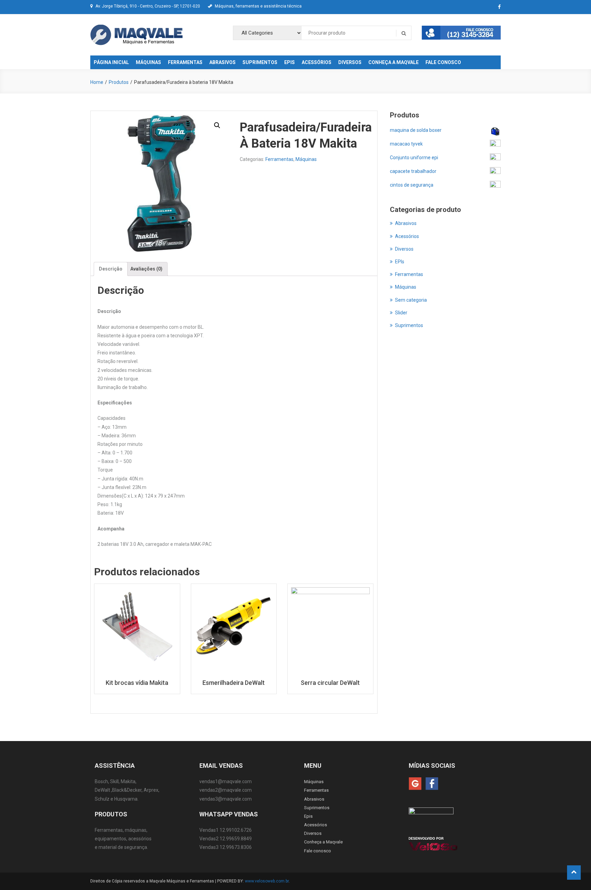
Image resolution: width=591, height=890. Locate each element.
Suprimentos (409, 325)
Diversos (404, 249)
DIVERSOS (350, 62)
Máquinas (306, 159)
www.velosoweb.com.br (267, 881)
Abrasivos (406, 223)
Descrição (110, 269)
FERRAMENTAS (185, 62)
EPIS (289, 62)
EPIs (399, 261)
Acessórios (407, 236)
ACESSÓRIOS (316, 62)
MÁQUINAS (148, 62)
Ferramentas (279, 159)
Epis (308, 816)
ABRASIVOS (222, 62)
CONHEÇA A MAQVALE (393, 62)
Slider (401, 312)
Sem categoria (411, 300)
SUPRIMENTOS (259, 62)
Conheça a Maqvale (323, 841)
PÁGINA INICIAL (111, 62)
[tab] (111, 269)
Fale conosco (317, 850)
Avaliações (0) (146, 269)
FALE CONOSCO (443, 62)
